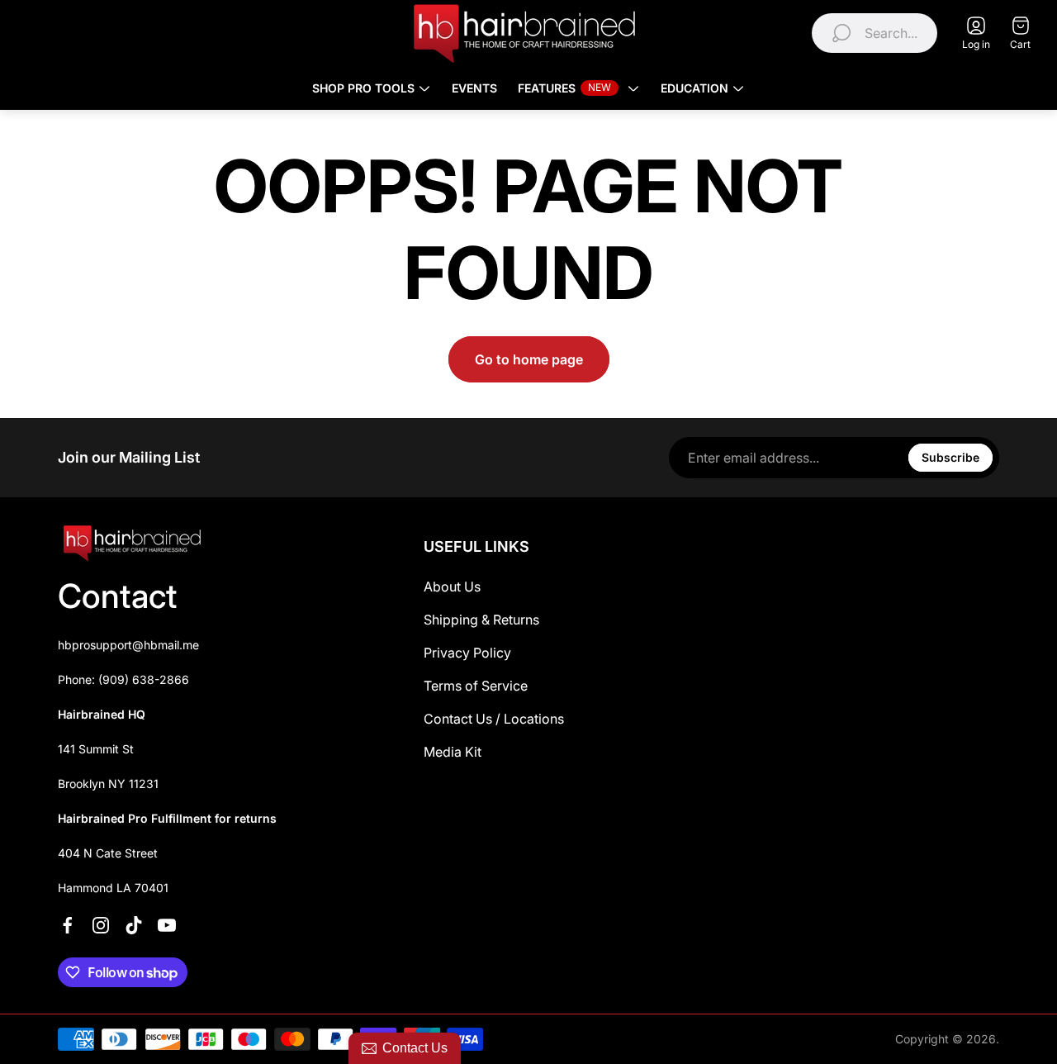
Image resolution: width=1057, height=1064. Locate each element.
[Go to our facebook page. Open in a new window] (68, 925)
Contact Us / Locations (494, 718)
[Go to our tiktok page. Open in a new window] (134, 925)
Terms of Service (476, 685)
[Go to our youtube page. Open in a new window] (167, 925)
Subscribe (950, 457)
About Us (452, 586)
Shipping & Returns (481, 619)
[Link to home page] (132, 543)
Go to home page (529, 359)
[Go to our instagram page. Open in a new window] (101, 925)
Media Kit (452, 751)
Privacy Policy (467, 652)
